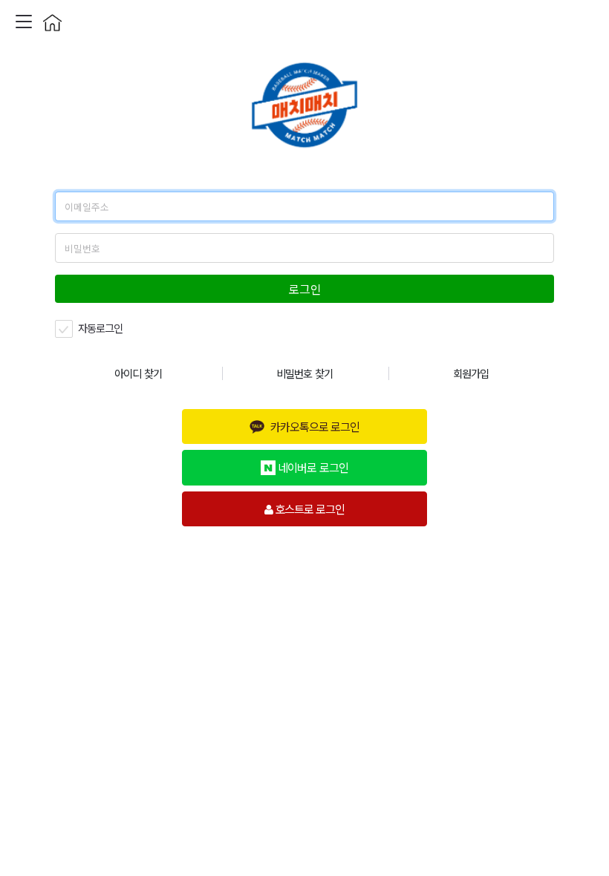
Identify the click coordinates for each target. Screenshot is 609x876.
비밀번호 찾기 (304, 373)
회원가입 (471, 373)
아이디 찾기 (137, 373)
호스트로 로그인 (309, 508)
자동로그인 (99, 328)
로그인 (305, 289)
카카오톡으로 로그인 (314, 426)
